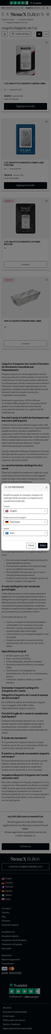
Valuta (6, 528)
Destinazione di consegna (15, 517)
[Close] (46, 487)
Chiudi (31, 545)
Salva (43, 545)
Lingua (6, 506)
